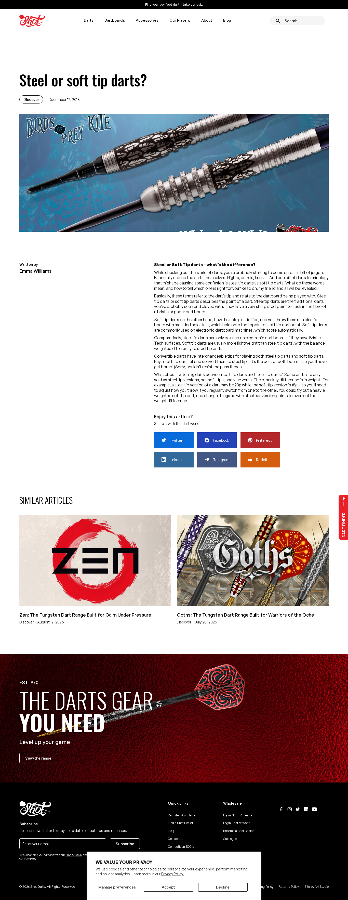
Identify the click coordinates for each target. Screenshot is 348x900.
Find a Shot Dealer (180, 823)
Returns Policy (289, 886)
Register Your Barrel (182, 815)
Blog (227, 20)
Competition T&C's (181, 846)
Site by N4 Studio (316, 886)
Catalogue (230, 839)
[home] (32, 21)
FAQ (171, 831)
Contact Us (175, 839)
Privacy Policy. (172, 873)
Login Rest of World (236, 823)
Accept (168, 887)
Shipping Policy (262, 886)
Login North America (237, 815)
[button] (88, 21)
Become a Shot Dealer (238, 831)
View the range (38, 758)
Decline (223, 887)
